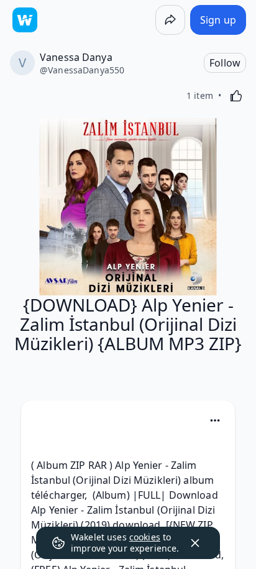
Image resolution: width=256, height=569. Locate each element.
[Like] (236, 96)
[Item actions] (215, 420)
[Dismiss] (195, 543)
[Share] (170, 20)
